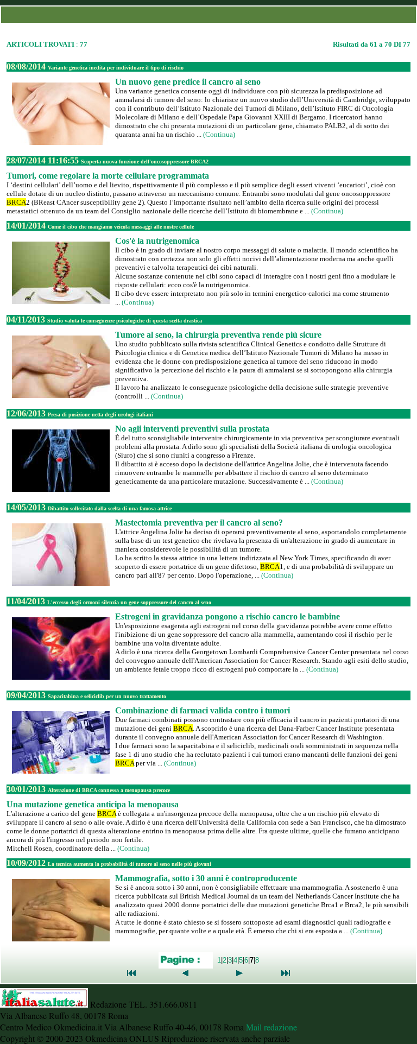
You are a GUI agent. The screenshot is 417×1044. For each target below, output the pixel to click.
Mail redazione (271, 1027)
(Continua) (219, 134)
